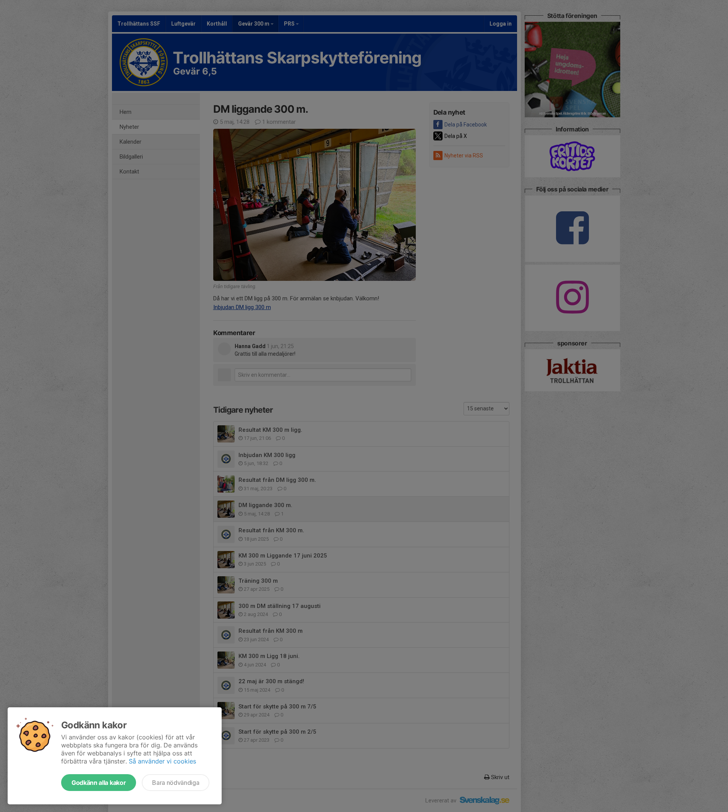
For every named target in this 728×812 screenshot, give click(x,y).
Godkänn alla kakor (98, 782)
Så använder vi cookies (162, 761)
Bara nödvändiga (175, 782)
